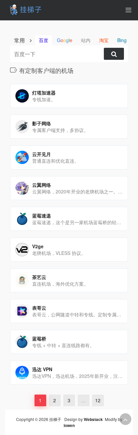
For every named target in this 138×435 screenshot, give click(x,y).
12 (97, 400)
